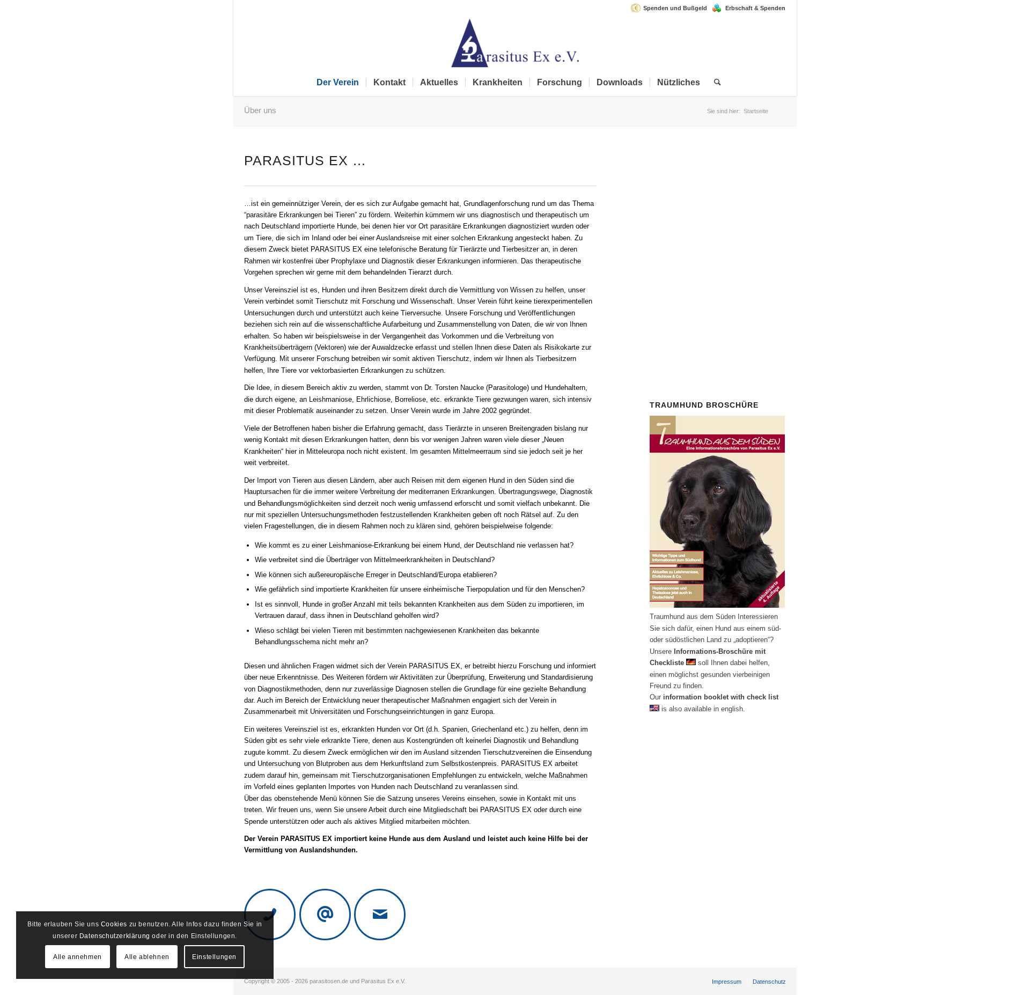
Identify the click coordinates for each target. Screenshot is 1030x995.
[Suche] (714, 82)
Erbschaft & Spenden (755, 8)
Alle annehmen (77, 957)
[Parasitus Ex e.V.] (515, 42)
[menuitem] (671, 8)
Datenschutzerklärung (114, 936)
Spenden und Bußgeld (675, 8)
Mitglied (733, 225)
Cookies (114, 924)
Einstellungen (214, 957)
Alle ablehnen (147, 957)
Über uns (260, 110)
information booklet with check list (720, 697)
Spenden (721, 282)
